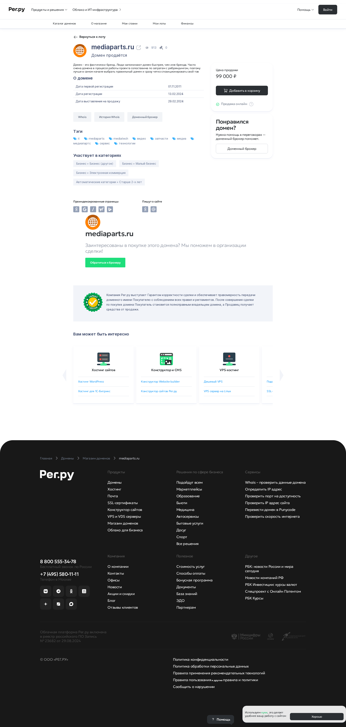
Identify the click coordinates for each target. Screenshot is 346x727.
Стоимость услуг (190, 566)
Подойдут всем (189, 482)
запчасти (162, 138)
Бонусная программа (194, 580)
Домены (115, 482)
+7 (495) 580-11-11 (59, 574)
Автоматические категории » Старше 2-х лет (109, 182)
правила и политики (240, 680)
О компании (118, 566)
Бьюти (181, 502)
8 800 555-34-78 (58, 562)
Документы (186, 587)
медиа (182, 138)
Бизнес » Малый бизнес (139, 163)
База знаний (186, 593)
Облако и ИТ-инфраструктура (95, 10)
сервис (105, 143)
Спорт (181, 537)
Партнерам (186, 607)
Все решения (187, 543)
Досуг (181, 530)
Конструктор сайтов (125, 509)
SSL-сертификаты (123, 502)
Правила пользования (192, 680)
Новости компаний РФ (264, 577)
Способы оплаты (190, 573)
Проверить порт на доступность (273, 496)
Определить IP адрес (263, 489)
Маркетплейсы (189, 489)
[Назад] (64, 375)
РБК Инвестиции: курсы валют (271, 584)
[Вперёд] (282, 375)
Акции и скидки (121, 593)
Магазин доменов (123, 523)
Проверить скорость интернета (272, 516)
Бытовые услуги (189, 523)
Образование (188, 496)
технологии (127, 143)
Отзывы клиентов (123, 607)
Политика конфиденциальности (200, 659)
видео (142, 138)
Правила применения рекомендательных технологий (219, 673)
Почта (113, 496)
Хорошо (317, 716)
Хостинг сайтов (103, 370)
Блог (112, 600)
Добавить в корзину (244, 91)
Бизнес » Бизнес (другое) (94, 163)
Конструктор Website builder (160, 381)
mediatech (121, 138)
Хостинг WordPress (91, 381)
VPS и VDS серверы (124, 516)
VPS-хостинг (229, 370)
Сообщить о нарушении (194, 686)
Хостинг (114, 489)
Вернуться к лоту (92, 37)
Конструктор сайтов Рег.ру (159, 391)
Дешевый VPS (213, 381)
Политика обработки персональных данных (210, 666)
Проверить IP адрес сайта (267, 502)
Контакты (116, 573)
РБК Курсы (254, 598)
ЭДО (180, 600)
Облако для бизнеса (125, 530)
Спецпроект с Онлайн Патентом (273, 591)
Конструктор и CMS (166, 370)
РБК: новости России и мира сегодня (269, 568)
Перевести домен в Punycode (270, 509)
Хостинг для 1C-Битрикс (94, 391)
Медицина (185, 509)
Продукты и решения (47, 10)
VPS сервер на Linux (217, 391)
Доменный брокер (241, 149)
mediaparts (97, 138)
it (79, 138)
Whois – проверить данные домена (275, 482)
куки (264, 712)
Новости (115, 587)
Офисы (113, 580)
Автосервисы (187, 516)
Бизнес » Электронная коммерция (101, 173)
